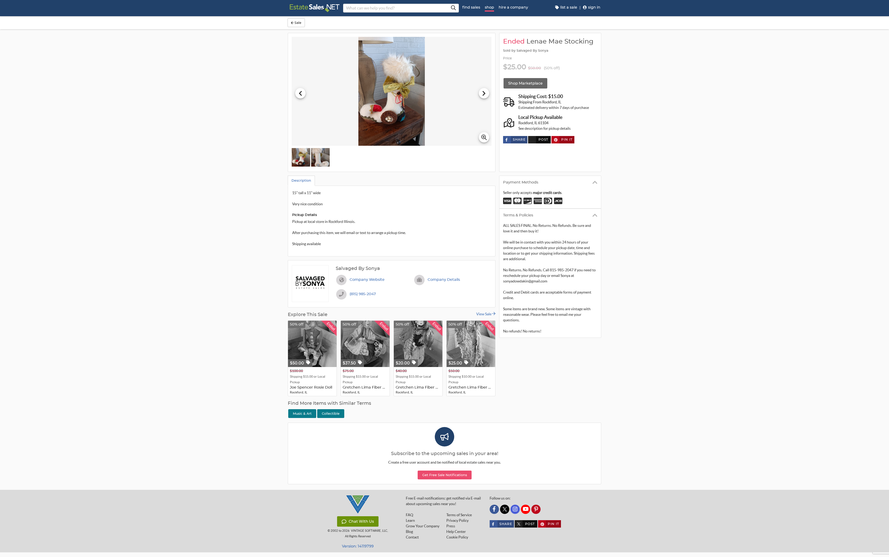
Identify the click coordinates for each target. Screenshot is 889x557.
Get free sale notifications (444, 475)
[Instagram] (515, 509)
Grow (422, 526)
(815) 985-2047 (363, 294)
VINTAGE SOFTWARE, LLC (369, 530)
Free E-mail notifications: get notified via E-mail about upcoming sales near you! (443, 501)
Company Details (444, 280)
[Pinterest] (536, 509)
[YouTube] (525, 509)
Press (450, 526)
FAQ (409, 515)
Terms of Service (459, 515)
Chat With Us (361, 521)
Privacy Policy (457, 520)
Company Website (367, 280)
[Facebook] (494, 509)
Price (507, 58)
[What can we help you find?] (453, 8)
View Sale (484, 314)
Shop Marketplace (525, 83)
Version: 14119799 (358, 546)
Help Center (456, 531)
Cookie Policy (457, 537)
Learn (410, 520)
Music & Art (302, 413)
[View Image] (301, 157)
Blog (409, 531)
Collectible (331, 413)
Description (301, 180)
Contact (412, 537)
